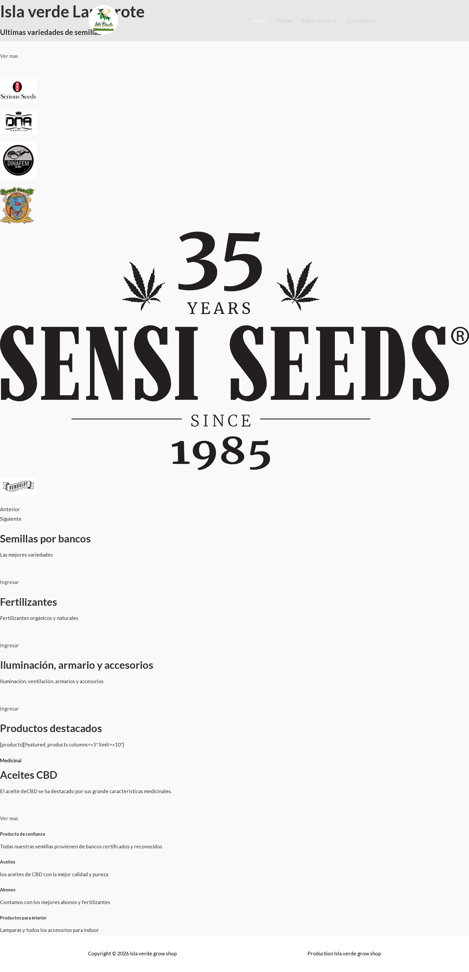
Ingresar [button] (9, 582)
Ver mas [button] (9, 56)
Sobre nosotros (319, 21)
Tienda (283, 21)
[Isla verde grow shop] (103, 20)
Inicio (259, 21)
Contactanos (361, 21)
